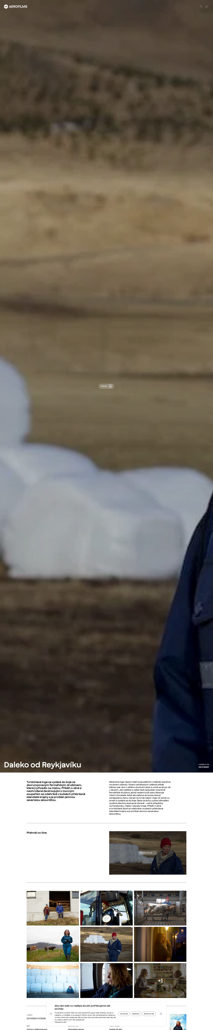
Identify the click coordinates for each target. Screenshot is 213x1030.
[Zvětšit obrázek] (53, 908)
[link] (106, 386)
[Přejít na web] (147, 853)
